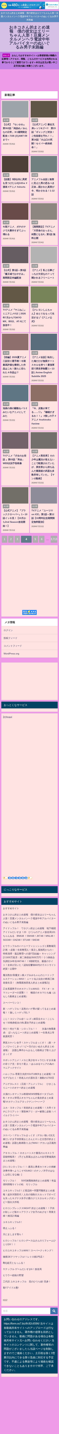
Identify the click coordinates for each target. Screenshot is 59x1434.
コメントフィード (13, 646)
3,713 (54, 539)
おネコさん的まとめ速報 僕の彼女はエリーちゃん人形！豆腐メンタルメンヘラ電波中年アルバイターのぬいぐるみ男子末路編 (29, 918)
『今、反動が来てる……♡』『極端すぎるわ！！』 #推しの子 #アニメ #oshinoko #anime (43, 416)
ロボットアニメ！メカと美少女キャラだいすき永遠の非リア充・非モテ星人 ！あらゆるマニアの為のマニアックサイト (29, 1064)
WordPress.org (11, 653)
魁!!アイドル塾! (11, 1287)
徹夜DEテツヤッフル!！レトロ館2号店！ (24, 1257)
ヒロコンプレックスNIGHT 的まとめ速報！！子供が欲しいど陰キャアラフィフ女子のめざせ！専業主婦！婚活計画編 (29, 1212)
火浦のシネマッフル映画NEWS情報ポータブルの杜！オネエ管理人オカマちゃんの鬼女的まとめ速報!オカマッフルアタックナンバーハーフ (28, 1098)
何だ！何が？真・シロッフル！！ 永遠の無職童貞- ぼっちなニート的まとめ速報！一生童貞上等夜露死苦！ (29, 1033)
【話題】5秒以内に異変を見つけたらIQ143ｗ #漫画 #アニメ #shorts (15, 183)
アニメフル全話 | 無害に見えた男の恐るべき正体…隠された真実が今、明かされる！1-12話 (43, 187)
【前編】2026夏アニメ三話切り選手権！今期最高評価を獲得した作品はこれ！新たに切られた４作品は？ (14, 365)
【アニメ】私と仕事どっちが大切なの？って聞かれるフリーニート (42, 274)
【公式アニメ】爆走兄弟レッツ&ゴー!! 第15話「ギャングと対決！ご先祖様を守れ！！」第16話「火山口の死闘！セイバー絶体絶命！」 (43, 135)
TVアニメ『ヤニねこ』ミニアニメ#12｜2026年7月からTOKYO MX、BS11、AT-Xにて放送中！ (14, 317)
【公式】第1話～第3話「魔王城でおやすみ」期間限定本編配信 (14, 274)
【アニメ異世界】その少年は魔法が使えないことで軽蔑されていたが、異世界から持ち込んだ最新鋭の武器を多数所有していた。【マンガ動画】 (42, 467)
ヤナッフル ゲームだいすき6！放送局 (22, 1269)
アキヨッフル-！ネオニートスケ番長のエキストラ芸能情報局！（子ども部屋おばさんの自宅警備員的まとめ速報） (29, 1157)
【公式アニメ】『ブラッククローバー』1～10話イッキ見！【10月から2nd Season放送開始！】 (15, 518)
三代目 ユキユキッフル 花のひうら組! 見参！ (27, 1281)
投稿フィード (10, 638)
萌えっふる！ (10, 1228)
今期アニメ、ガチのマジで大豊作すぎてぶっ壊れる (14, 230)
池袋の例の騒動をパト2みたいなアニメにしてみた (15, 412)
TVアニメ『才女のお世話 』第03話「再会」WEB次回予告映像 (14, 459)
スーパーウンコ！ (12, 1002)
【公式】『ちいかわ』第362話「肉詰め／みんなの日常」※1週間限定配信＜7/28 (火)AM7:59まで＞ (15, 132)
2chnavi (7, 717)
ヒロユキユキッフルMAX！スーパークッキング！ (28, 1250)
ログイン (8, 630)
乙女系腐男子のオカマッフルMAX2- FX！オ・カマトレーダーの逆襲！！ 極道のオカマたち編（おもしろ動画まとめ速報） (29, 993)
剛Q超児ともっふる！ (14, 1263)
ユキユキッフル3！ (13, 1222)
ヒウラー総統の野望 (13, 1275)
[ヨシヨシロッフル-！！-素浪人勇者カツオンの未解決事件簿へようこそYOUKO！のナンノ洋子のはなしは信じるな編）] (29, 1170)
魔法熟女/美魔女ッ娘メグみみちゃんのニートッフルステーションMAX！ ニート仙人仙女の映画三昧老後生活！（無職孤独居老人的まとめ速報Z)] (28, 979)
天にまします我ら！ (13, 1234)
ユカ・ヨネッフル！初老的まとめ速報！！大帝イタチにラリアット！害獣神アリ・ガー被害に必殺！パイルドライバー (29, 1111)
